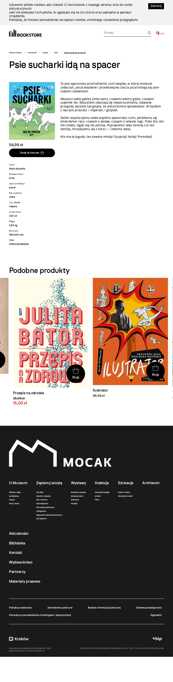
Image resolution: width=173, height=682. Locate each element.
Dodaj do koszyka (29, 152)
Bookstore (32, 53)
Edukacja (125, 483)
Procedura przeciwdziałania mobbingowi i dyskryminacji (40, 615)
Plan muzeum (41, 500)
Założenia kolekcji (102, 492)
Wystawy (78, 483)
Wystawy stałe (77, 496)
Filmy (97, 500)
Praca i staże (14, 503)
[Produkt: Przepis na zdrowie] (46, 341)
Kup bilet (39, 492)
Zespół (12, 500)
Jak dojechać (41, 518)
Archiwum (75, 500)
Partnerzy (17, 571)
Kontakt (15, 552)
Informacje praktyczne (45, 507)
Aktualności (18, 533)
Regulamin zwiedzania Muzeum (49, 515)
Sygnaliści (156, 615)
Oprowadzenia (42, 503)
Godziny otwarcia (43, 496)
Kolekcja (102, 483)
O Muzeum (18, 483)
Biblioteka (17, 543)
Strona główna (15, 53)
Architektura (14, 496)
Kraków (19, 639)
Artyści (97, 496)
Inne (56, 53)
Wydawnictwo (20, 562)
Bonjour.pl (40, 651)
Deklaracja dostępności (149, 607)
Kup (71, 377)
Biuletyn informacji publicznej (104, 607)
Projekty (74, 503)
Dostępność (41, 511)
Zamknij (156, 6)
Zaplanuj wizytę (49, 483)
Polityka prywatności (20, 607)
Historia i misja (15, 492)
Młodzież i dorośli (125, 496)
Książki (45, 53)
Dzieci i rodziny (124, 492)
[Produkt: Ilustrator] (126, 338)
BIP (157, 639)
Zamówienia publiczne (60, 607)
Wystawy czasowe (78, 492)
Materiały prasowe (24, 581)
